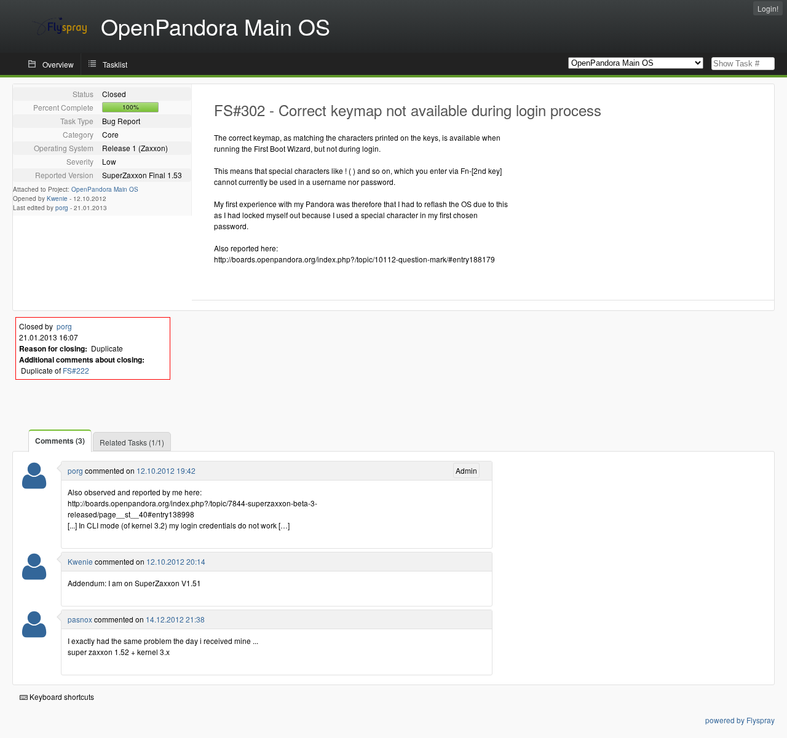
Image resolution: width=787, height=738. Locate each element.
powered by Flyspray (740, 720)
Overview (58, 64)
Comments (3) (60, 440)
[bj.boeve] (34, 574)
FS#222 (76, 370)
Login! (767, 8)
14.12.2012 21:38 (175, 619)
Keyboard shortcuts (61, 696)
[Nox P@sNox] (34, 632)
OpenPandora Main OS (104, 189)
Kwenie (57, 198)
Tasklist (115, 64)
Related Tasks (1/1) (132, 442)
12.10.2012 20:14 (175, 561)
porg (61, 207)
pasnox (80, 619)
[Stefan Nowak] (34, 483)
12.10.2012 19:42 (166, 470)
